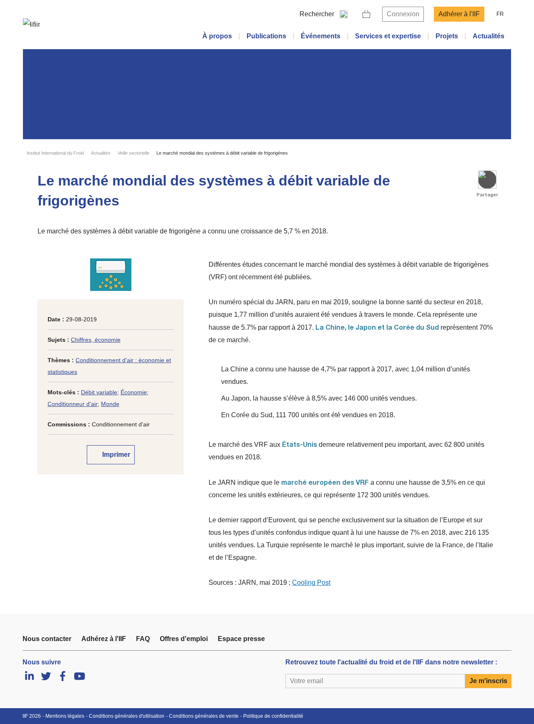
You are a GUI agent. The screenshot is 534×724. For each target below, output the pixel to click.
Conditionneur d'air (73, 404)
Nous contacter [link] (47, 638)
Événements (320, 36)
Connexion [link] (403, 14)
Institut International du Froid (55, 152)
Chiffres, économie (96, 339)
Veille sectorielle (133, 152)
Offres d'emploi (184, 638)
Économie (134, 392)
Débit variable (99, 392)
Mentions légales (64, 716)
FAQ (143, 638)
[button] (487, 179)
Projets (447, 36)
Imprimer (115, 454)
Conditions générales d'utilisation (126, 716)
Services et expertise (388, 36)
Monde (110, 404)
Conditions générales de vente (204, 716)
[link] (366, 14)
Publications (266, 36)
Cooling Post (311, 582)
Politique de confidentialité (273, 716)
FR (500, 14)
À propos (217, 36)
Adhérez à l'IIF (103, 638)
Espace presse (241, 638)
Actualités (488, 36)
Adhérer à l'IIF (459, 14)
